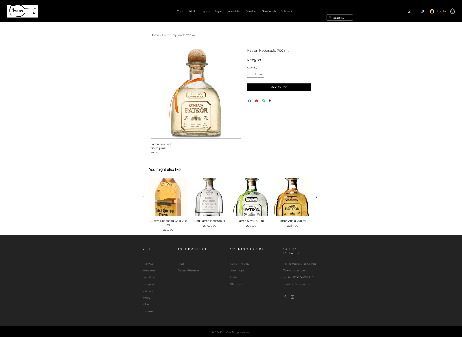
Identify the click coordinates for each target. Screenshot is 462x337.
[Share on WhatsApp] (263, 101)
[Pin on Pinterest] (256, 101)
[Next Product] (316, 197)
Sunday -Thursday (239, 264)
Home (155, 35)
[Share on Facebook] (249, 101)
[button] (452, 11)
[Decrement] (250, 74)
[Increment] (261, 74)
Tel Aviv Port (309, 264)
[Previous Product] (144, 197)
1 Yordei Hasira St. (293, 264)
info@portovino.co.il (301, 284)
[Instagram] (422, 11)
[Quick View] (168, 197)
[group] (230, 205)
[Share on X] (270, 101)
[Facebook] (416, 11)
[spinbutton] (255, 74)
